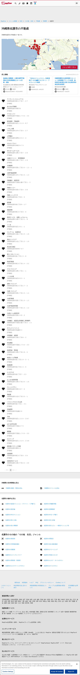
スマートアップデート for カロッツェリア (27, 643)
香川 (70, 601)
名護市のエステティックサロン (15, 566)
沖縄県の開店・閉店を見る (13, 488)
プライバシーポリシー (47, 582)
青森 (20, 599)
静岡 (16, 601)
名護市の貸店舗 (10, 509)
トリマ (62, 643)
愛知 (19, 601)
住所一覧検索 (65, 612)
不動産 (38, 21)
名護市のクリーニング (51, 549)
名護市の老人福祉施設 (51, 544)
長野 (9, 601)
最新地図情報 (6, 632)
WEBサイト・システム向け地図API (34, 655)
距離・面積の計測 (41, 612)
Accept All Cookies (57, 671)
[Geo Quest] (35, 3)
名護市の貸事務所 (49, 509)
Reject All (71, 671)
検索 (3, 612)
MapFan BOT (55, 643)
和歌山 (45, 601)
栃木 (45, 599)
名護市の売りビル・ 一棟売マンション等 (56, 525)
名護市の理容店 (48, 538)
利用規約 (24, 582)
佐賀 (9, 603)
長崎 (12, 603)
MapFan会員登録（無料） (10, 622)
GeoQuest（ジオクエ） (9, 644)
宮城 (27, 599)
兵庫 (37, 601)
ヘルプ (31, 582)
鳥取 (49, 601)
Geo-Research (33, 656)
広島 (59, 601)
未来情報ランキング (54, 612)
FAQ (36, 582)
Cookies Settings (8, 671)
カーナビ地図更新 (17, 634)
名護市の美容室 (10, 538)
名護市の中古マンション (12, 514)
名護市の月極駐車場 (50, 504)
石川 (74, 599)
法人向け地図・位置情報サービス (12, 655)
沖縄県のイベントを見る (51, 488)
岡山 (56, 601)
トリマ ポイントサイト (24, 644)
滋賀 (26, 601)
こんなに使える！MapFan (43, 632)
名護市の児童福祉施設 (12, 544)
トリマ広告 (24, 656)
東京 (59, 599)
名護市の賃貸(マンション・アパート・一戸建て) (20, 504)
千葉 (55, 599)
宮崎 (23, 603)
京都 (33, 601)
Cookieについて (60, 582)
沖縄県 (45, 21)
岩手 (24, 599)
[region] (40, 54)
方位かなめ (68, 643)
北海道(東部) (6, 599)
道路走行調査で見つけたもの (61, 632)
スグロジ (41, 656)
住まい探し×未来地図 (28, 612)
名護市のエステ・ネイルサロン (53, 560)
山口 (63, 601)
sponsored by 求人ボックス (72, 74)
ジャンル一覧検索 (17, 613)
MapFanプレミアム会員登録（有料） (30, 622)
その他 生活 (29, 21)
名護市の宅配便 (10, 549)
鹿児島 (27, 603)
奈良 (40, 601)
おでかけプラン (37, 613)
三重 (23, 601)
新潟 (67, 599)
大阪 (30, 601)
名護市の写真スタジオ (51, 555)
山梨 (5, 601)
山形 (34, 599)
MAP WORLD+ (15, 656)
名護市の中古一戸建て (51, 514)
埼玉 (52, 599)
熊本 (16, 603)
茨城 (41, 599)
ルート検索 (8, 612)
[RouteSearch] (19, 3)
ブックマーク (27, 613)
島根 (52, 601)
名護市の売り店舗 (49, 520)
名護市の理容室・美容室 (12, 560)
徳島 (66, 601)
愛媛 (73, 601)
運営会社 (17, 582)
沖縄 (31, 603)
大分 (19, 603)
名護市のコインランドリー (13, 555)
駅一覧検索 (7, 613)
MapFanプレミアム (8, 643)
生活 (21, 21)
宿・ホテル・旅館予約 (31, 634)
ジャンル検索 (13, 21)
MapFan (3, 21)
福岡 (5, 603)
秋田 (31, 599)
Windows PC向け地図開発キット (56, 655)
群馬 (48, 599)
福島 (38, 599)
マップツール (17, 612)
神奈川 (63, 599)
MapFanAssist (45, 643)
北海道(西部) (14, 599)
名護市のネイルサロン (51, 566)
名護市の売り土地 (10, 520)
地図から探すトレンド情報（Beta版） (22, 632)
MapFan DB (70, 655)
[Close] (77, 664)
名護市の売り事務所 (11, 525)
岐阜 (12, 601)
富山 (71, 599)
